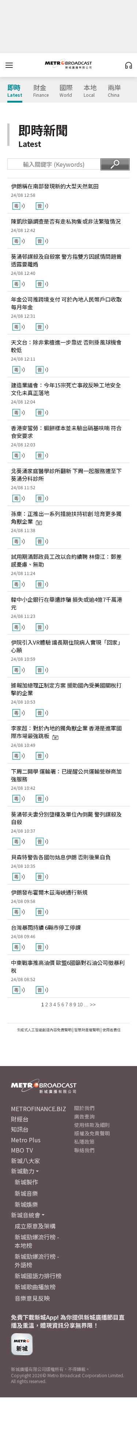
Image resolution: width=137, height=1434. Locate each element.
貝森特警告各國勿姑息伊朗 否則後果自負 (61, 857)
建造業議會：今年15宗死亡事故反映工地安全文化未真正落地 (66, 389)
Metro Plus (26, 1139)
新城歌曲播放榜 (35, 1286)
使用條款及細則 (92, 1124)
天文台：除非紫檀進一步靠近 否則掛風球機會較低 (66, 346)
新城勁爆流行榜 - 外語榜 (37, 1260)
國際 (66, 91)
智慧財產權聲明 (87, 1029)
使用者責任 (111, 1029)
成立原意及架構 (35, 1225)
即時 (14, 91)
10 (80, 1004)
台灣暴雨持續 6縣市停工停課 (46, 927)
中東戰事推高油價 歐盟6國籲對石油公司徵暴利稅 (68, 966)
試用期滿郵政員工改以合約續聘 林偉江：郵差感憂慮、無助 (66, 560)
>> (93, 1004)
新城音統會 (25, 1214)
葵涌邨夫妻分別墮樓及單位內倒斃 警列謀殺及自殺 (66, 818)
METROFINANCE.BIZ (38, 1108)
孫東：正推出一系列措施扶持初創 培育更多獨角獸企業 (66, 517)
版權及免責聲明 (92, 1133)
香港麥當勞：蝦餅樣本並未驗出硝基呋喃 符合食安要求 (66, 431)
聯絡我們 (84, 1150)
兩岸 (114, 91)
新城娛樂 (26, 1204)
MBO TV (22, 1150)
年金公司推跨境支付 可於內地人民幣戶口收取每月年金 (66, 303)
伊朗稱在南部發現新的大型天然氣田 (55, 186)
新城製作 (26, 1181)
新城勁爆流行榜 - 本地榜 (37, 1240)
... (86, 1004)
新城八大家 (25, 1160)
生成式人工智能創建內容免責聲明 (44, 1029)
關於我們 (84, 1108)
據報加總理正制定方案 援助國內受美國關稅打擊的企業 (66, 689)
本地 (90, 91)
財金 (41, 91)
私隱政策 (84, 1141)
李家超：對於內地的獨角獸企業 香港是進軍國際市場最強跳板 (66, 732)
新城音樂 (26, 1193)
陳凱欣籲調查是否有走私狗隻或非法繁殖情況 (66, 221)
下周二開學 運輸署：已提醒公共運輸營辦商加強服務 (66, 775)
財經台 (19, 1118)
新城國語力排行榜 (38, 1275)
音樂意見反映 (32, 1298)
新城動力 (22, 1170)
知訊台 (19, 1129)
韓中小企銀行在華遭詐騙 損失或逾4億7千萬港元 (66, 603)
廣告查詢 (84, 1116)
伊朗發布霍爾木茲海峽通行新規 (49, 892)
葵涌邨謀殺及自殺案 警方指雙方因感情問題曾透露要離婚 (66, 260)
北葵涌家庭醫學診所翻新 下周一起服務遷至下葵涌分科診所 (66, 474)
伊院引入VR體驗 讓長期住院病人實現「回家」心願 (67, 646)
